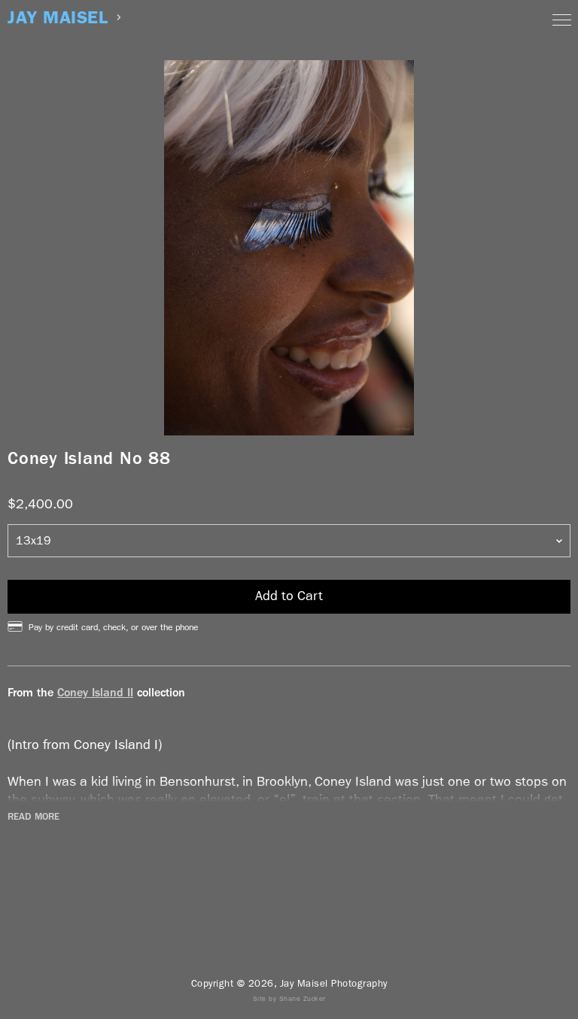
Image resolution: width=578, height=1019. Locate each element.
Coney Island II (95, 692)
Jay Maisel (58, 18)
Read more (33, 817)
